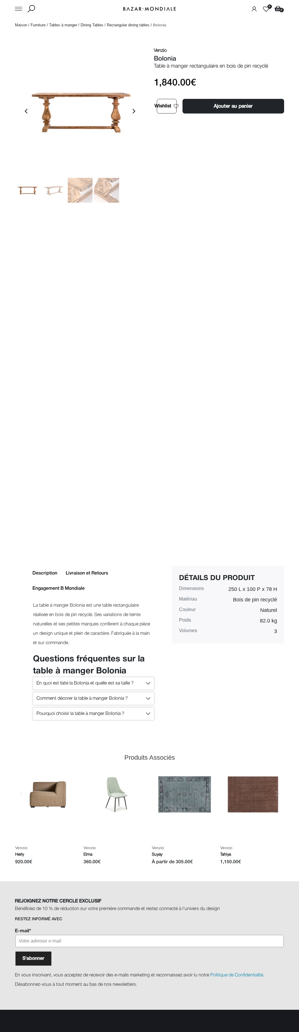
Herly (19, 854)
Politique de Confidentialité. (237, 975)
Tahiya (225, 854)
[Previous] (26, 111)
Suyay (157, 854)
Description (44, 573)
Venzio (21, 847)
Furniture (38, 25)
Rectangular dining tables (128, 25)
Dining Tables (92, 25)
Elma (87, 854)
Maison (21, 25)
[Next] (133, 111)
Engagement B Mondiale (58, 588)
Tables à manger (63, 25)
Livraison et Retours (87, 573)
